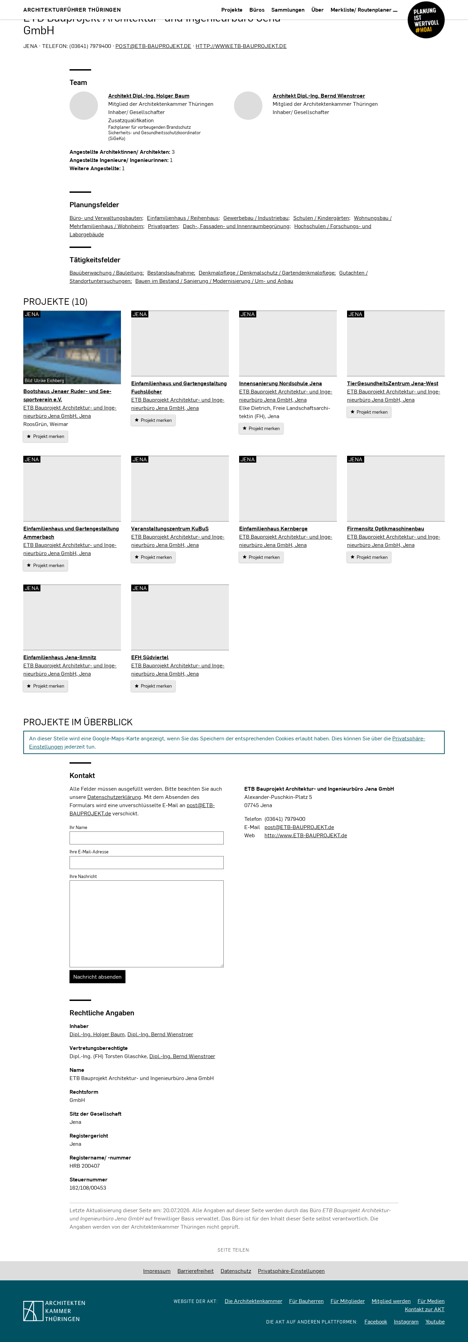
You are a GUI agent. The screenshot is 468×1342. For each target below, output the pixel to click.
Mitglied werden (391, 1301)
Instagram (406, 1321)
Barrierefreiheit (195, 1271)
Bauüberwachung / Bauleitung (106, 272)
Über (317, 9)
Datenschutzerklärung (114, 797)
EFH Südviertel (150, 657)
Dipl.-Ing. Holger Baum (97, 1034)
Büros (256, 9)
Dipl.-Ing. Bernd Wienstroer (160, 1034)
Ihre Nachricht (83, 876)
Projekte (232, 9)
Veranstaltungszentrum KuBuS (170, 528)
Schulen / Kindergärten (321, 218)
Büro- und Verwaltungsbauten (106, 218)
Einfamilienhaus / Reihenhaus (183, 218)
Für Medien (431, 1301)
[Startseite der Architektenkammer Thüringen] (68, 1311)
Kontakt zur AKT (425, 1309)
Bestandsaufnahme (170, 272)
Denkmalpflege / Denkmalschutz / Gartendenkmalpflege (266, 272)
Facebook (376, 1321)
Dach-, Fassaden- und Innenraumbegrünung (236, 226)
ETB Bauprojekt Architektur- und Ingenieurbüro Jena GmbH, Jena (69, 411)
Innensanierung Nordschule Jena (280, 383)
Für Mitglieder (348, 1301)
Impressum (157, 1271)
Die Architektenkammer (253, 1301)
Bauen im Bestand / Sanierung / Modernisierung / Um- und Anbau (214, 281)
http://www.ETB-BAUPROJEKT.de (241, 46)
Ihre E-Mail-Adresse (89, 852)
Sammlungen (288, 9)
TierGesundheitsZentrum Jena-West (392, 383)
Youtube (435, 1321)
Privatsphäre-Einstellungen (291, 1271)
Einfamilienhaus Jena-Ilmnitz (59, 657)
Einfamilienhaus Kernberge (273, 528)
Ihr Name (78, 827)
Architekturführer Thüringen (72, 9)
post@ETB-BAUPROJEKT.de (153, 46)
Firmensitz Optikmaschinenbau (385, 528)
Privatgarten (163, 226)
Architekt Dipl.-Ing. (148, 95)
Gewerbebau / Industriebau (255, 218)
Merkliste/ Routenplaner (362, 9)
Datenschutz (236, 1271)
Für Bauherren (306, 1301)
